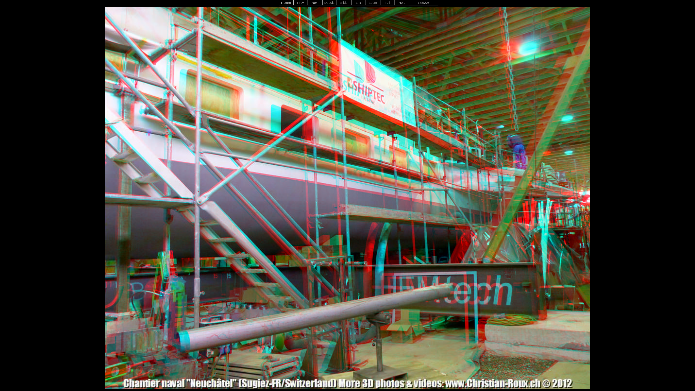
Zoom (373, 3)
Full (387, 3)
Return (286, 3)
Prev (300, 3)
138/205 (423, 3)
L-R (358, 3)
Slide (344, 3)
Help (402, 3)
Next (315, 3)
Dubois (329, 3)
